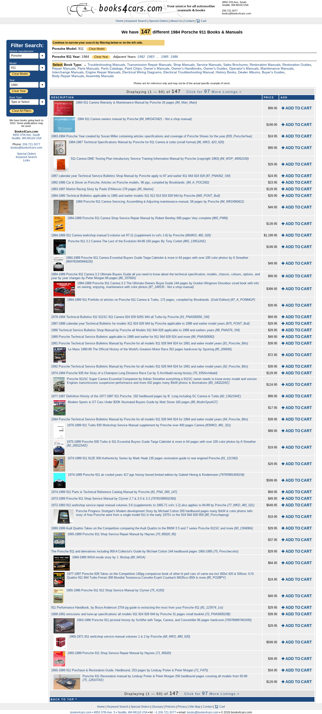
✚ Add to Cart (296, 108)
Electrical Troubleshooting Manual (188, 72)
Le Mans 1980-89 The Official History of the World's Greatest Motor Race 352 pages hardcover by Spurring (150, 349)
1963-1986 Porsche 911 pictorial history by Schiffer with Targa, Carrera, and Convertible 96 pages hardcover (164, 620)
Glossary (157, 706)
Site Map (194, 706)
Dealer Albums (249, 72)
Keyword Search (136, 21)
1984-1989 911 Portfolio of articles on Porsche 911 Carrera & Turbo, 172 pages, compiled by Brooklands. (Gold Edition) (161, 299)
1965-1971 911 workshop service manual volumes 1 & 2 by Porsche (129, 636)
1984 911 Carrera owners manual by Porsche (134, 119)
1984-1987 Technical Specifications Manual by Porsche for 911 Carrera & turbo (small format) (146, 142)
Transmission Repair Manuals (149, 65)
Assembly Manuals (100, 76)
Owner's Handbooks (186, 68)
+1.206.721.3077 (165, 712)
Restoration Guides (296, 65)
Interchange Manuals (68, 72)
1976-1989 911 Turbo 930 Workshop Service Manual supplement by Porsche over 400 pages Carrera (149, 425)
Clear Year (101, 56)
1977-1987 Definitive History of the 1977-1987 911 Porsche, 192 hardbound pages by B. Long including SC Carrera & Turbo (146, 396)
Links (26, 160)
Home (120, 21)
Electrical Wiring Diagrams (141, 72)
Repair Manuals (64, 68)
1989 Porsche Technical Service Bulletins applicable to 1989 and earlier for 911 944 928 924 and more (132, 336)
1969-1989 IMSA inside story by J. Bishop (108, 557)
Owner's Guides (215, 68)
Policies (170, 706)
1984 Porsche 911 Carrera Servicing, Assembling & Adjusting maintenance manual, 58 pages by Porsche (160, 201)
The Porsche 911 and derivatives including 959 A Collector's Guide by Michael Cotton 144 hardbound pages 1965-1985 (144, 551)
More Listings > (214, 92)
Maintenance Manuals (276, 68)
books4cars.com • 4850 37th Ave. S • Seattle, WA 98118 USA (109, 712)
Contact (189, 21)
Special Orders (158, 21)
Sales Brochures (235, 65)
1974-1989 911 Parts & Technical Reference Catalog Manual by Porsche (114, 492)
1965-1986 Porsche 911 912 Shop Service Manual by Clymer (115, 590)
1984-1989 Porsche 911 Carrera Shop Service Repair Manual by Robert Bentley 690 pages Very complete (147, 218)
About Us (176, 21)
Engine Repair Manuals (103, 72)
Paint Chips (133, 68)
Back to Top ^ (64, 699)
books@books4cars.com (236, 13)
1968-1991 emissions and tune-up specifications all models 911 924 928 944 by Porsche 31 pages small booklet (140, 614)
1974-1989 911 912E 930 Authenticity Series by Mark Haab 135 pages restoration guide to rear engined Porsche (152, 458)
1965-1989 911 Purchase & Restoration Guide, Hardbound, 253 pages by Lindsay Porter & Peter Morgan (129, 670)
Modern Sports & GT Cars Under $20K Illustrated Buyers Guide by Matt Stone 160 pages (143, 402)
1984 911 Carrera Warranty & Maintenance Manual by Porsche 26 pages (136, 102)
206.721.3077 (230, 10)
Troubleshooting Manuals (106, 65)
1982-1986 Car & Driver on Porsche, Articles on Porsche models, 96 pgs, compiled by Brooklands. (130, 182)
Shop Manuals (184, 65)
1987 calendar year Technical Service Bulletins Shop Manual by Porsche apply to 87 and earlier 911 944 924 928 (140, 176)
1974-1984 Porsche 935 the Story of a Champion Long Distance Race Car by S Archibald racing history (134, 373)
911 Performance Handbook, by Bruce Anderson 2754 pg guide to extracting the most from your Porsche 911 (137, 607)
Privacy (182, 706)
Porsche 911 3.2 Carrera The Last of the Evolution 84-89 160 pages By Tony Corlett (137, 241)
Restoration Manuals (265, 65)
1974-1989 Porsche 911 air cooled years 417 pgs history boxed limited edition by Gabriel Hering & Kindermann (156, 474)
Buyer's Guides (273, 72)
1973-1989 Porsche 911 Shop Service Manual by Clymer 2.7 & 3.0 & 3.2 (113, 498)
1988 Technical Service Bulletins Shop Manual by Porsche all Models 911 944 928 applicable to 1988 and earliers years (145, 330)
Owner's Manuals (156, 68)
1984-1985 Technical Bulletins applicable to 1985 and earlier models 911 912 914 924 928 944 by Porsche (135, 195)
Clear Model (97, 48)
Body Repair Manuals (68, 76)
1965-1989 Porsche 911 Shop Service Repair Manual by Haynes (121, 534)
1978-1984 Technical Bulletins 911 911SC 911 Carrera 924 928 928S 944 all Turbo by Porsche (130, 317)
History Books (226, 72)
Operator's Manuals (244, 68)
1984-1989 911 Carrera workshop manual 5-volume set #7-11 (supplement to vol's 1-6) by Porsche (131, 235)
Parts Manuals (88, 68)
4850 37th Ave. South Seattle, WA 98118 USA (235, 3)
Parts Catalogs (112, 68)
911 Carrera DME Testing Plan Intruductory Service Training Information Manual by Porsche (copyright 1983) (160, 158)
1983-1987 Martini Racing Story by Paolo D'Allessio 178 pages (102, 189)
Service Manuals (209, 65)
